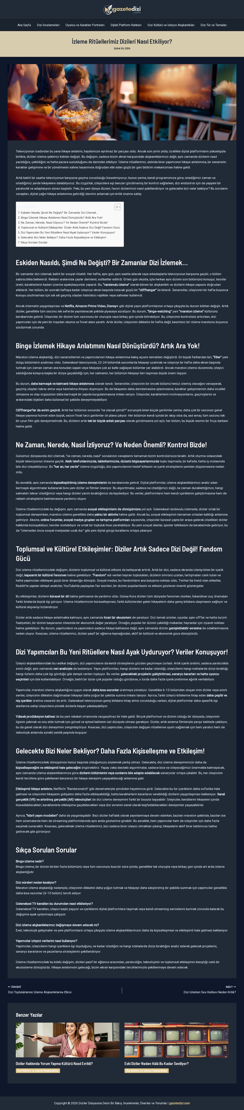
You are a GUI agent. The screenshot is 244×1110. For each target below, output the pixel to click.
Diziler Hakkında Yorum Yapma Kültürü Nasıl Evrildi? (54, 1063)
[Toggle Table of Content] (115, 207)
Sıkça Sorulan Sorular (34, 242)
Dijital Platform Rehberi (126, 25)
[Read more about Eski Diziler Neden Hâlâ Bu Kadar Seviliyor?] (176, 1040)
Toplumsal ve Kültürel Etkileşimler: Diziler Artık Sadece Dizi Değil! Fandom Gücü (70, 227)
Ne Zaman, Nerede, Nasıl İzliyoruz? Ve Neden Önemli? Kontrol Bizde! (64, 222)
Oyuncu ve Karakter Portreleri (85, 25)
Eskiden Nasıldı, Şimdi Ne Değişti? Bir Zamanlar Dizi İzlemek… (59, 212)
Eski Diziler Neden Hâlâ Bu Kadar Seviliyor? (156, 1063)
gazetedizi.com (179, 1103)
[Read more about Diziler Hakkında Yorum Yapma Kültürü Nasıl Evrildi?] (68, 1040)
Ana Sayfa (24, 25)
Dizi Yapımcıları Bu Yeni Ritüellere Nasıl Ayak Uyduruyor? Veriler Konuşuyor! (68, 232)
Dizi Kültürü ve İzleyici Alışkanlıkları (171, 25)
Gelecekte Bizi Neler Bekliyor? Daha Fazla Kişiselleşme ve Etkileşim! (63, 237)
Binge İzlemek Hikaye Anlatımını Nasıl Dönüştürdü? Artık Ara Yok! (61, 217)
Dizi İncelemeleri (48, 25)
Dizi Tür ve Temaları (214, 25)
